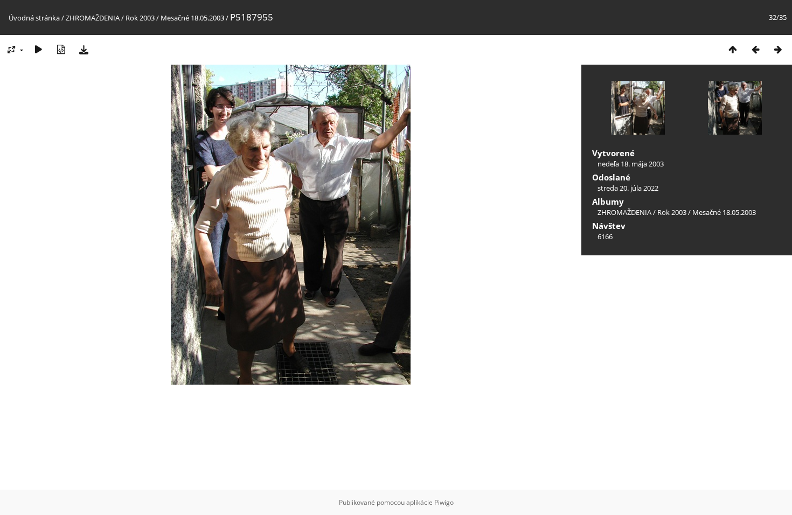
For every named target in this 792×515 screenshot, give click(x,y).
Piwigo (444, 502)
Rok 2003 (140, 18)
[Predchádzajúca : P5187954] (755, 49)
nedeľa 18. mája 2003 (631, 164)
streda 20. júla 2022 (628, 188)
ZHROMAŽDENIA (93, 18)
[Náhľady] (732, 49)
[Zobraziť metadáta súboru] (61, 49)
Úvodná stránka (34, 18)
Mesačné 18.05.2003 (192, 18)
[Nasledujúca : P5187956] (778, 49)
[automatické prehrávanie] (38, 49)
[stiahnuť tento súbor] (83, 49)
